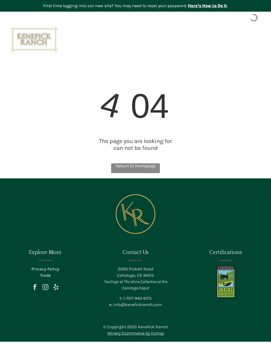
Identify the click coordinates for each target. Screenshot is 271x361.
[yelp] (56, 288)
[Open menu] (256, 39)
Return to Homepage (136, 165)
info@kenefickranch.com (137, 304)
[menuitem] (45, 269)
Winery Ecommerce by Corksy (135, 333)
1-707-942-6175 (137, 298)
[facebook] (34, 288)
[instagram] (45, 288)
